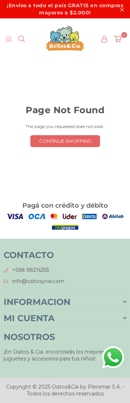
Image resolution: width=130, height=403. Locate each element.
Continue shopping (65, 141)
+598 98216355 (30, 270)
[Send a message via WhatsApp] (113, 357)
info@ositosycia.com (38, 281)
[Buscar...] (21, 38)
